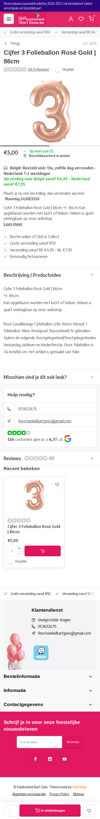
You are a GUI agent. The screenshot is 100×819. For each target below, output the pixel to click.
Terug (14, 43)
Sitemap (78, 794)
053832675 (27, 408)
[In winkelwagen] (43, 551)
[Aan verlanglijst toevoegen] (57, 484)
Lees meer (13, 224)
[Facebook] (35, 759)
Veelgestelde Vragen (54, 619)
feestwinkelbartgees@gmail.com (44, 421)
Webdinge (79, 787)
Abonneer (73, 742)
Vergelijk (68, 69)
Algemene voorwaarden (29, 794)
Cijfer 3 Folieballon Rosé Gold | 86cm (34, 529)
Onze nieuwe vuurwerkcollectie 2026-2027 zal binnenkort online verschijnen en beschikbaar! (48, 5)
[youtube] (64, 759)
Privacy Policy (59, 794)
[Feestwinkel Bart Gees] (32, 19)
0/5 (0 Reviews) (38, 69)
